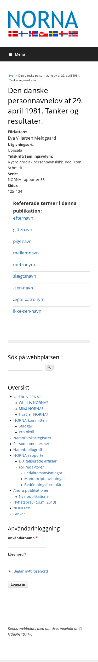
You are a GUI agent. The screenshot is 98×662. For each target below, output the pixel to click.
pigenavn (22, 241)
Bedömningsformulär (43, 484)
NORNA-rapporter (29, 455)
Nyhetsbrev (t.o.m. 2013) (34, 502)
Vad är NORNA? (27, 396)
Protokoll (26, 431)
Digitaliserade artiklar (38, 461)
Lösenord (17, 554)
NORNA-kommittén (30, 420)
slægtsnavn (24, 276)
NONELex (21, 507)
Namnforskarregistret (32, 437)
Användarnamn (22, 537)
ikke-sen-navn (27, 311)
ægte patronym (29, 299)
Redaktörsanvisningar (43, 472)
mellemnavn (26, 253)
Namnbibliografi (27, 449)
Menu (20, 54)
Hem (12, 75)
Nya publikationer (34, 496)
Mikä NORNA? (31, 408)
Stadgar (25, 426)
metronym (24, 264)
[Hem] (49, 23)
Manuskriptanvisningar (44, 478)
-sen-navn (23, 288)
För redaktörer (31, 467)
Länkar (19, 513)
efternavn (23, 218)
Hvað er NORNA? (33, 414)
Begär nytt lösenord (31, 571)
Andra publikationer (31, 490)
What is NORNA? (33, 402)
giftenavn (22, 229)
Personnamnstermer (31, 443)
